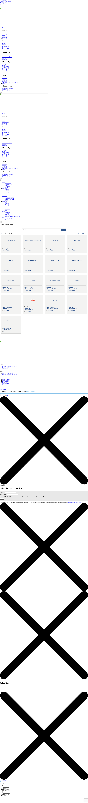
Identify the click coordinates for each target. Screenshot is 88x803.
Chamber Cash (7, 209)
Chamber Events (8, 183)
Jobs (5, 191)
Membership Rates (8, 204)
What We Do (4, 49)
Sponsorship (7, 187)
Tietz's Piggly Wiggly (28, 306)
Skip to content (3, 0)
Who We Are (7, 212)
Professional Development (10, 199)
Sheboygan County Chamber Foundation (12, 216)
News (3, 83)
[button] (1, 234)
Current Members (8, 206)
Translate (9, 395)
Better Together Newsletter (10, 218)
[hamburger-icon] (0, 180)
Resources (7, 190)
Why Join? (7, 202)
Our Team (7, 213)
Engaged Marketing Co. (30, 391)
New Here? (4, 38)
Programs (6, 200)
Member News (7, 219)
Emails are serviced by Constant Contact (74, 502)
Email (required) (3, 494)
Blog (3, 217)
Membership (4, 59)
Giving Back (7, 215)
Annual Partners (8, 186)
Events (3, 27)
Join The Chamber (8, 205)
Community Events (8, 184)
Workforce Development (9, 198)
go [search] (64, 229)
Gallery (6, 185)
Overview (7, 189)
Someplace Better (8, 193)
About (3, 72)
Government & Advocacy (10, 197)
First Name (2, 492)
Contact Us (7, 214)
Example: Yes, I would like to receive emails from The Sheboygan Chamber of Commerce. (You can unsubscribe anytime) (24, 496)
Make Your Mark (8, 195)
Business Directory (8, 207)
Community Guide (8, 192)
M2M (6, 210)
